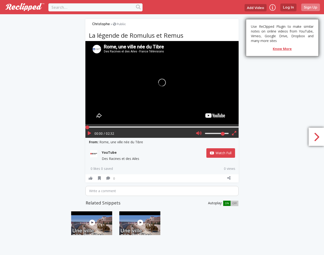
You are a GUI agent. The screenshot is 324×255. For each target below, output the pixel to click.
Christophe (101, 24)
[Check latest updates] (272, 7)
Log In (288, 7)
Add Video (255, 7)
